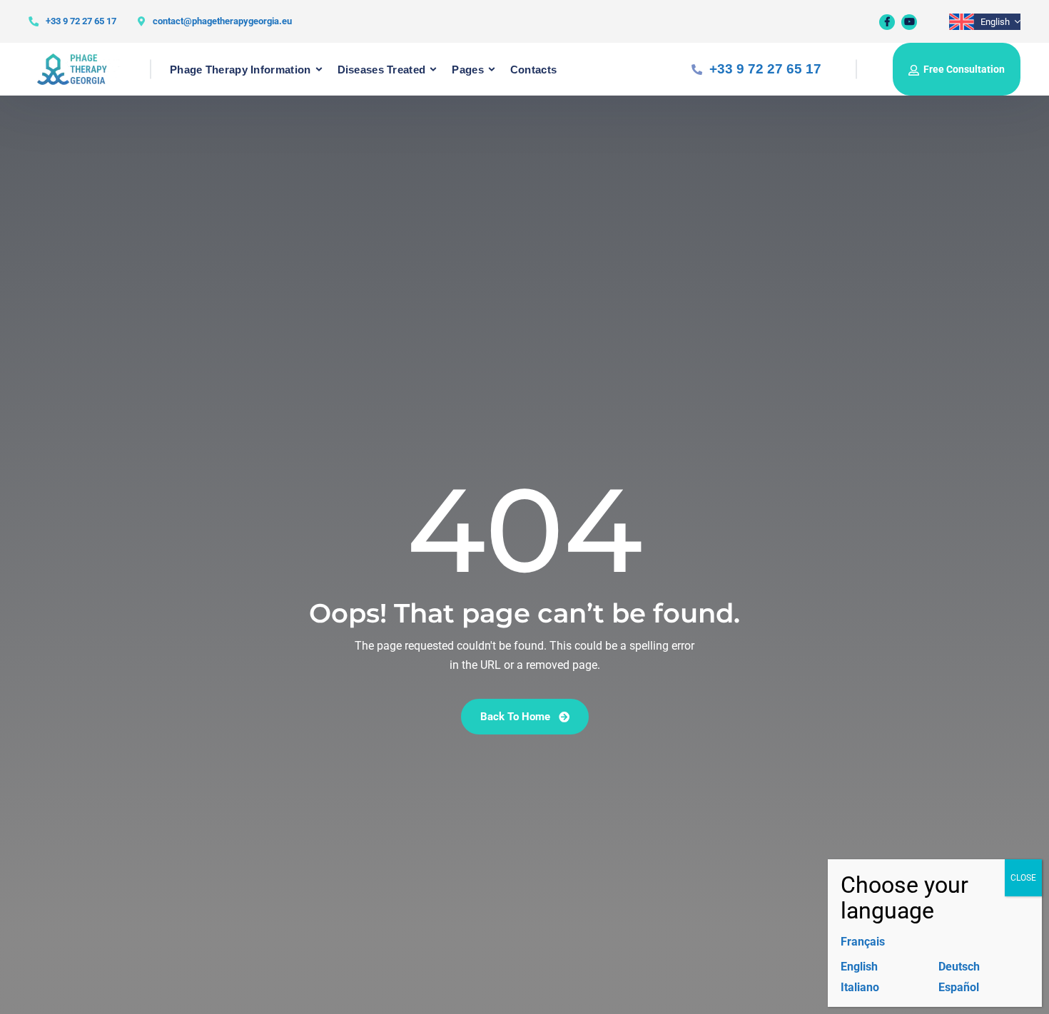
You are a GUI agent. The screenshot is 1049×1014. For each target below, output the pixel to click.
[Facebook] (887, 22)
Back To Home (516, 716)
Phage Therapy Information (240, 69)
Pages (468, 69)
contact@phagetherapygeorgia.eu (222, 21)
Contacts (533, 69)
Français (863, 941)
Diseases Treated (382, 69)
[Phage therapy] (79, 69)
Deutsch (959, 966)
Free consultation (964, 69)
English (859, 966)
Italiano (860, 987)
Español (958, 987)
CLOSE (1023, 878)
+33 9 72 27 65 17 (81, 21)
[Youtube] (909, 22)
